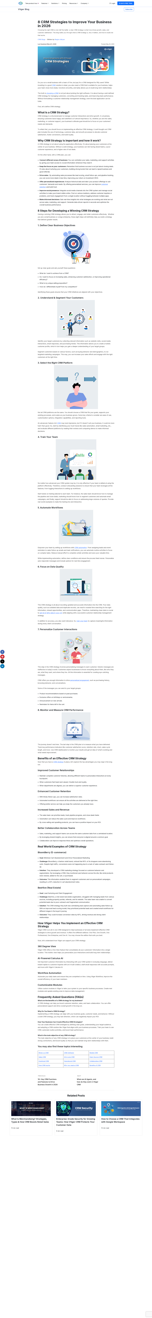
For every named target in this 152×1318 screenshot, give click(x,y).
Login (113, 3)
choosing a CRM (52, 93)
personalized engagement (79, 680)
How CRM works (44, 1065)
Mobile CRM (94, 1053)
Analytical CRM (44, 1061)
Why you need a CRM (71, 1065)
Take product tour (31, 3)
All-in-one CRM (69, 1057)
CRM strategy (58, 762)
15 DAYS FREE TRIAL (126, 3)
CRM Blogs (41, 39)
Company (84, 3)
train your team (82, 621)
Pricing (64, 3)
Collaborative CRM (96, 1061)
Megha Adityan (60, 39)
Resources (73, 3)
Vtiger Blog (23, 9)
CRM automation (81, 547)
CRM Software (69, 1053)
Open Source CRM (96, 1057)
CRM (54, 85)
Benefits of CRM (95, 1065)
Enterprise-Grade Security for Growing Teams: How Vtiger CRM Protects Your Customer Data (75, 1122)
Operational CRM (70, 1061)
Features (44, 3)
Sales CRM (42, 1057)
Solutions (54, 3)
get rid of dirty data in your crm (51, 613)
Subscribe (128, 9)
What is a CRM (44, 1053)
